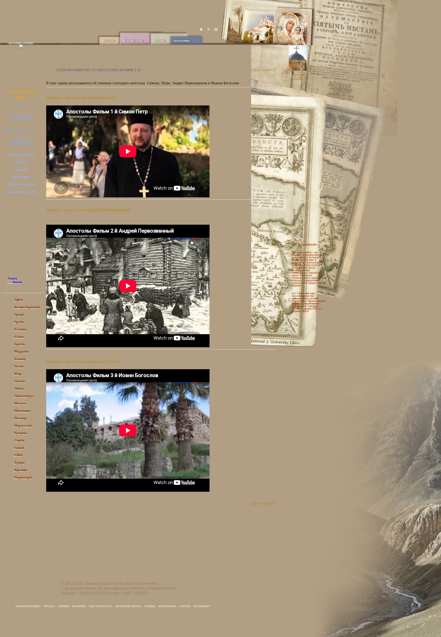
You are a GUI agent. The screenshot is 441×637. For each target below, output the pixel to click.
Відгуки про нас (21, 184)
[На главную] (201, 29)
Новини (21, 170)
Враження (21, 177)
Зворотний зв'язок (21, 192)
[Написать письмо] (216, 29)
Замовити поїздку (21, 155)
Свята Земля (296, 72)
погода (296, 189)
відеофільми (133, 40)
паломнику (182, 40)
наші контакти (296, 157)
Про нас (21, 162)
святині (159, 40)
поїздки (108, 40)
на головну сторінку (21, 42)
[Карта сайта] (208, 29)
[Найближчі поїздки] (303, 91)
